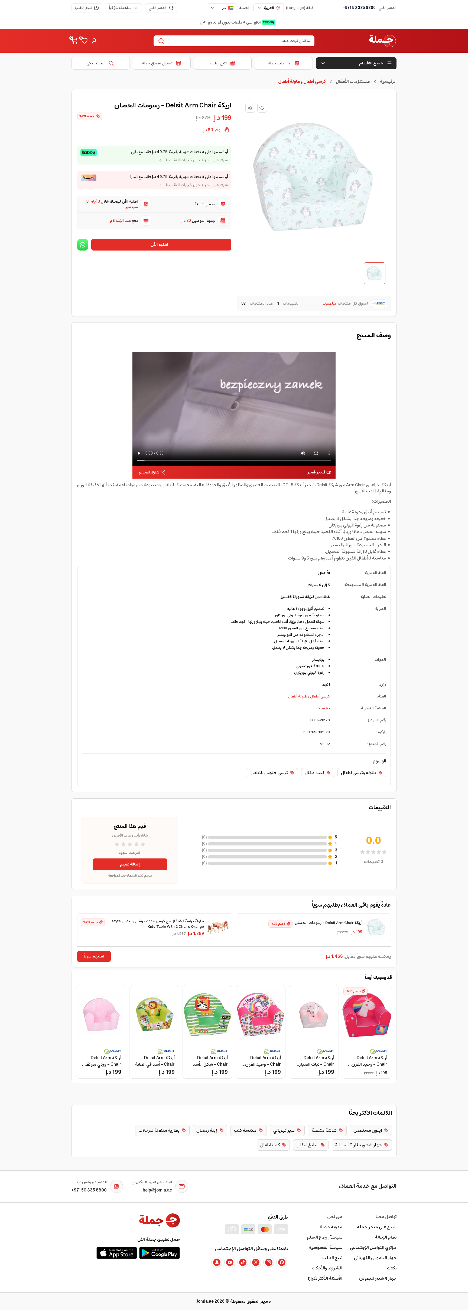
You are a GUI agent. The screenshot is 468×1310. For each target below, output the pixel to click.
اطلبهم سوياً (94, 956)
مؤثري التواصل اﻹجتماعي (373, 1247)
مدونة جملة (331, 1227)
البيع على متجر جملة (376, 1227)
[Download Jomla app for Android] (159, 1253)
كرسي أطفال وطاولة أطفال (309, 696)
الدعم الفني (158, 8)
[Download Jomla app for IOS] (116, 1253)
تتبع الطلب (83, 8)
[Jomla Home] (382, 40)
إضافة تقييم (130, 864)
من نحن (334, 1216)
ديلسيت (323, 708)
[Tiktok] (242, 1262)
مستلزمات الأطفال (353, 81)
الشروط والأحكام (326, 1268)
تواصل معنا (386, 1216)
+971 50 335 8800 (359, 8)
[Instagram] (268, 1262)
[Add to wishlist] (262, 108)
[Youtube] (229, 1262)
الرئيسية (388, 81)
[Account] (94, 41)
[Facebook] (281, 1262)
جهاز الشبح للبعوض (377, 1278)
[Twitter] (255, 1262)
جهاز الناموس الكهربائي (375, 1258)
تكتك (391, 1268)
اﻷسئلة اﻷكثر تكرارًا (325, 1278)
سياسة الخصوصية (325, 1247)
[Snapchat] (216, 1262)
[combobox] (268, 8)
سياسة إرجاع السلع (324, 1237)
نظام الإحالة (385, 1237)
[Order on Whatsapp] (82, 245)
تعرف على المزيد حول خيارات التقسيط (196, 160)
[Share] (250, 108)
